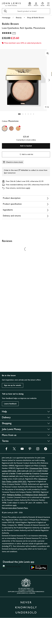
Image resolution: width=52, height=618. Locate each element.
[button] (48, 4)
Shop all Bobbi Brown (35, 17)
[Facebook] (6, 449)
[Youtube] (22, 449)
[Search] (5, 11)
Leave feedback (10, 404)
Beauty (19, 17)
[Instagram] (37, 449)
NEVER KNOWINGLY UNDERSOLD (26, 607)
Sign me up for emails (12, 385)
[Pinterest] (29, 449)
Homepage (6, 17)
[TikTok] (45, 449)
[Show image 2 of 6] (49, 80)
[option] (4, 128)
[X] (14, 449)
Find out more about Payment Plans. (15, 508)
